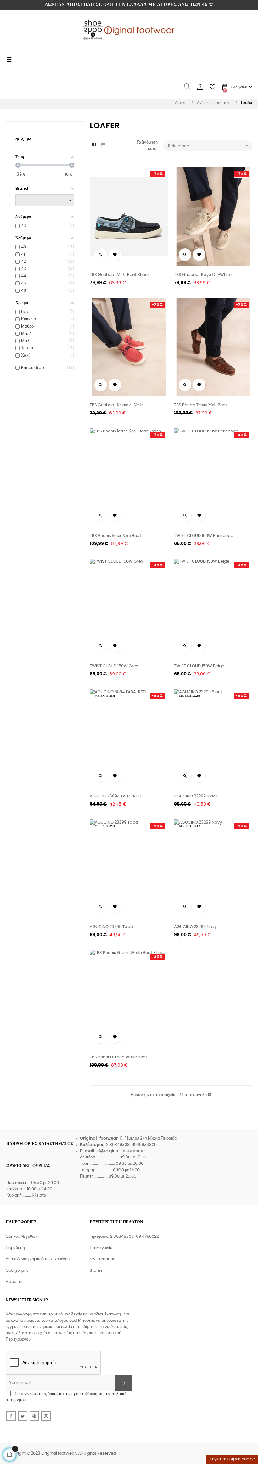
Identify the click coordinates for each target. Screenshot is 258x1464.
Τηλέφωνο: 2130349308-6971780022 (124, 1237)
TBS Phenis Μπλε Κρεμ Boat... (117, 536)
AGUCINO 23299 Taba (111, 927)
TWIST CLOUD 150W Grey (114, 666)
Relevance (208, 145)
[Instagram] (46, 1416)
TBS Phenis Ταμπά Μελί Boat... (202, 405)
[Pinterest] (34, 1416)
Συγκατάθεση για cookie (232, 1459)
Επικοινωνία (101, 1248)
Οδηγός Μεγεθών (21, 1237)
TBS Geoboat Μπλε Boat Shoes (120, 275)
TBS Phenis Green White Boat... (120, 1057)
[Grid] (94, 145)
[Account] (200, 86)
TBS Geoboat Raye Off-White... (204, 275)
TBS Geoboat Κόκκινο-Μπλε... (118, 405)
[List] (103, 145)
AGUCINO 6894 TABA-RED (115, 796)
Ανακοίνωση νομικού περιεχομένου (38, 1259)
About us (15, 1282)
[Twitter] (23, 1416)
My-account (102, 1259)
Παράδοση (15, 1248)
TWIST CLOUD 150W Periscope (203, 536)
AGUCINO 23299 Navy (195, 927)
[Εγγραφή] (123, 1383)
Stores (96, 1271)
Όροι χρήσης (17, 1271)
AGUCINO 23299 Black (196, 796)
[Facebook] (11, 1416)
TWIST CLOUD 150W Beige (199, 666)
